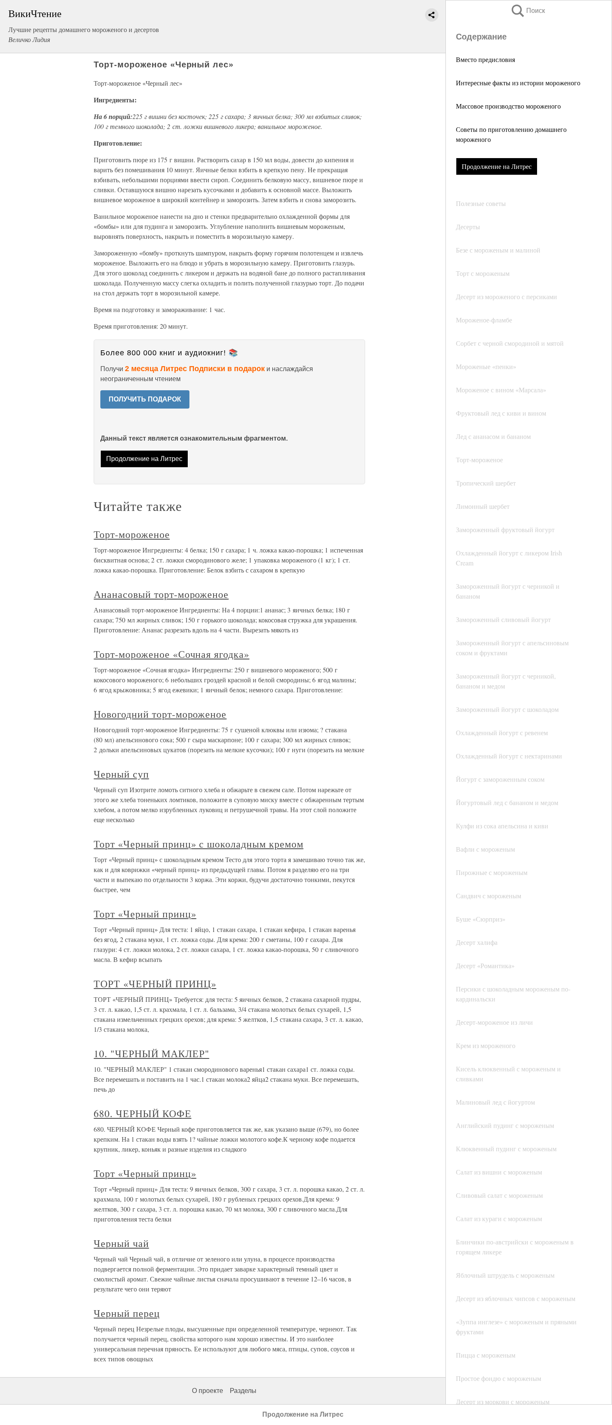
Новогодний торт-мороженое (160, 714)
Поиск (527, 10)
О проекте (207, 1390)
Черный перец (127, 1313)
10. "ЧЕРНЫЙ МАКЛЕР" (151, 1053)
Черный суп (121, 774)
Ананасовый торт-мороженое (161, 594)
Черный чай (121, 1243)
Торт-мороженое (131, 534)
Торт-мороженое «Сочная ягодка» (171, 654)
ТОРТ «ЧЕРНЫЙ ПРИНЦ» (155, 983)
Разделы (243, 1390)
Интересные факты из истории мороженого (518, 82)
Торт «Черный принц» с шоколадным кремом (198, 843)
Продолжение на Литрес (497, 166)
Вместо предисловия (485, 59)
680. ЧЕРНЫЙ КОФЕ (142, 1113)
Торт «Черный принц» (145, 913)
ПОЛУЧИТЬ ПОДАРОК (145, 399)
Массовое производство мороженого (508, 106)
